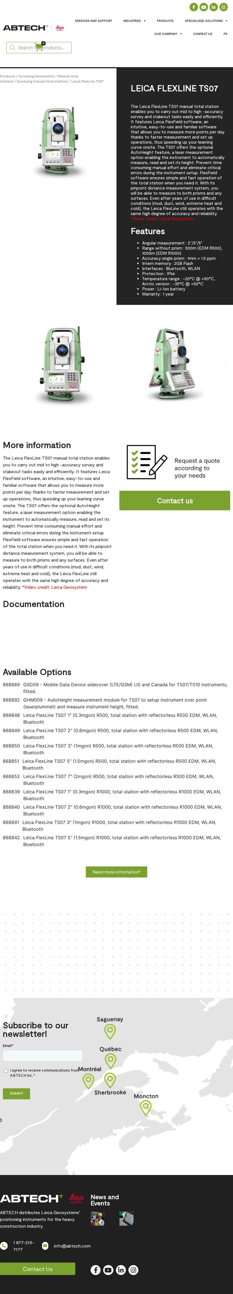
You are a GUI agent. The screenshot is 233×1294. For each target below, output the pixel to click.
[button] (8, 366)
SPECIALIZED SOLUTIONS (204, 20)
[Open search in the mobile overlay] (39, 47)
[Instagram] (223, 7)
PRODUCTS (165, 20)
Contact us (175, 500)
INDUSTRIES (132, 20)
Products (7, 76)
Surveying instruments (36, 76)
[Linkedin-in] (213, 7)
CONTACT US (202, 33)
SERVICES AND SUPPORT (93, 20)
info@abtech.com (72, 1245)
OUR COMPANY (165, 33)
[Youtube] (203, 7)
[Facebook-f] (194, 7)
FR (225, 33)
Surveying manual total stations (42, 81)
